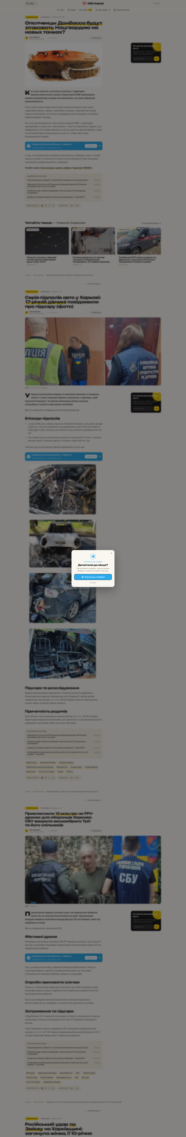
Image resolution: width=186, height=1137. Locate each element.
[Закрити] (111, 553)
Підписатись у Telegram (94, 577)
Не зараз (93, 583)
